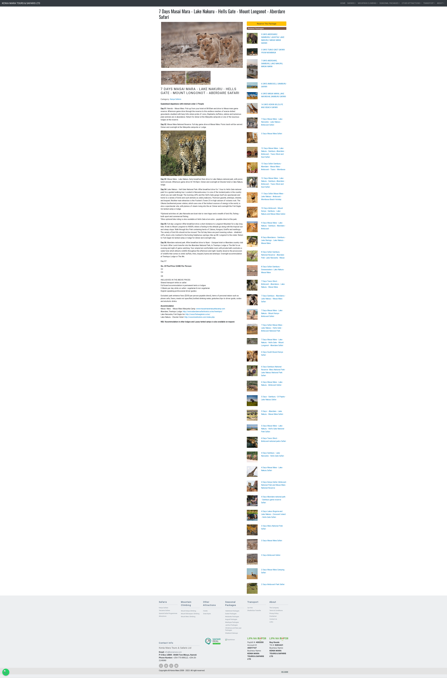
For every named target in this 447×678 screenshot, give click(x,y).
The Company (274, 608)
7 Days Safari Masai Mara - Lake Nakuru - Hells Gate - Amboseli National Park (272, 328)
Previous (157, 45)
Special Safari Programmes (168, 613)
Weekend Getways (231, 633)
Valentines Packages (232, 611)
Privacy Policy (273, 613)
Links (271, 622)
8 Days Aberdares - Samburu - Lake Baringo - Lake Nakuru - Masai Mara (273, 240)
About (440, 3)
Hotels (205, 611)
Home (342, 3)
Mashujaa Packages (232, 622)
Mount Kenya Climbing (188, 611)
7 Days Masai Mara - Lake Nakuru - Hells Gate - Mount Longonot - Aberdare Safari (272, 342)
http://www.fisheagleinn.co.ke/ (198, 314)
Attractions (162, 616)
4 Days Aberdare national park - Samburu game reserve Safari (273, 500)
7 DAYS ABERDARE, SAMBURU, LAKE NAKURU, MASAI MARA (272, 64)
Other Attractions (411, 3)
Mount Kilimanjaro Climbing (190, 613)
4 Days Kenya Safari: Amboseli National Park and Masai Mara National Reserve (273, 485)
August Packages (231, 619)
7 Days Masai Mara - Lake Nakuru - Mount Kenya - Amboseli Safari (271, 313)
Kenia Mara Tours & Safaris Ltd (21, 3)
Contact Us (273, 619)
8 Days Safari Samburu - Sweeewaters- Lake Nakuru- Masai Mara (272, 270)
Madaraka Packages (232, 616)
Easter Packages (230, 613)
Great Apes (207, 613)
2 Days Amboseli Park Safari (272, 584)
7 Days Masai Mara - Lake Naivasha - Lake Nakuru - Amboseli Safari (271, 122)
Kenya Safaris (175, 99)
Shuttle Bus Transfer (254, 610)
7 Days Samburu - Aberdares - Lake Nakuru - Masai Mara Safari (273, 299)
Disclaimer (273, 616)
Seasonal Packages (388, 3)
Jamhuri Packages (231, 625)
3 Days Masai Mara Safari (271, 133)
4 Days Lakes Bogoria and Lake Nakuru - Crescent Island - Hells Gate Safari (273, 514)
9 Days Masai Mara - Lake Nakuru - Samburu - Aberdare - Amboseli (273, 226)
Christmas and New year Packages (233, 629)
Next (246, 45)
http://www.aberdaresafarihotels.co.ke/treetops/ (202, 311)
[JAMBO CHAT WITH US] (5, 672)
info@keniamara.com (173, 652)
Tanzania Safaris (164, 610)
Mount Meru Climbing (188, 616)
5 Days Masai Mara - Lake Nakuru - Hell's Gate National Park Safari (272, 429)
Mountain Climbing (367, 3)
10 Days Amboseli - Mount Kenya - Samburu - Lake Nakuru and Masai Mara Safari (273, 211)
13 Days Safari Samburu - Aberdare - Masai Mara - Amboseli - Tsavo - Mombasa (273, 167)
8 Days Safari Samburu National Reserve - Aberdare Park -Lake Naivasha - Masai (272, 255)
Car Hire (250, 608)
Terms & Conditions (276, 610)
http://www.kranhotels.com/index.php (199, 317)
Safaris (351, 3)
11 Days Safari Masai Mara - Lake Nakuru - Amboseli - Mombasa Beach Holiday (272, 196)
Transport (428, 3)
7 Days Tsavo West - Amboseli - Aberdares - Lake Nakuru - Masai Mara (273, 284)
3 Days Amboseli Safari (270, 555)
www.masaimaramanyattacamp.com (210, 309)
